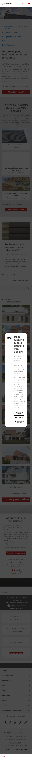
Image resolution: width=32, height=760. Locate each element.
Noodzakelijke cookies (19, 422)
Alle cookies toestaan (19, 413)
